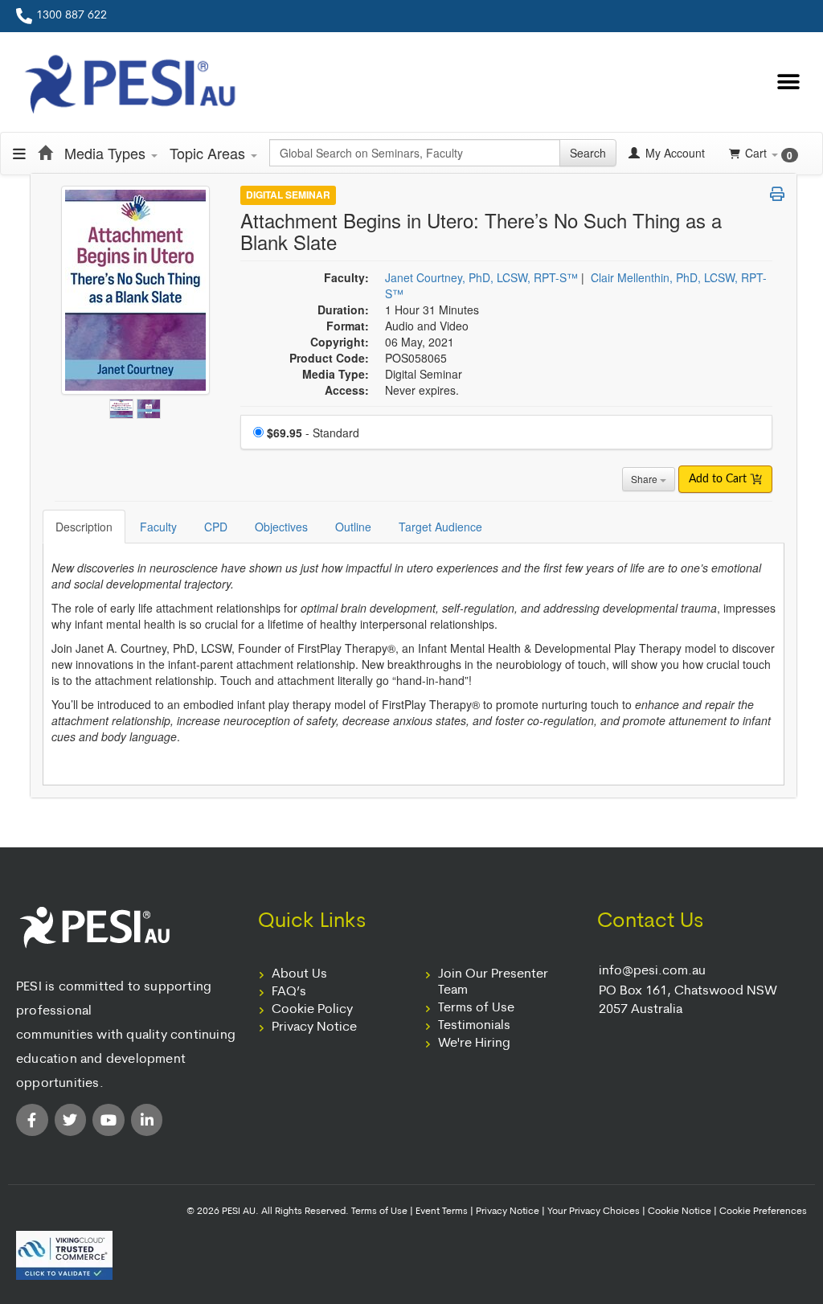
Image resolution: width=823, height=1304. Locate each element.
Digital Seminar (288, 194)
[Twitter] (71, 1120)
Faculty (158, 527)
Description (84, 527)
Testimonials (474, 1025)
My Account (673, 153)
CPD (215, 527)
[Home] (45, 153)
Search (588, 153)
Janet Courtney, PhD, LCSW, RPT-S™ (481, 277)
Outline (353, 527)
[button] (789, 82)
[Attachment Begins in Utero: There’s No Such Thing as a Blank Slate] (123, 405)
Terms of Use (476, 1008)
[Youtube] (108, 1120)
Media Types (106, 152)
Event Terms (442, 1211)
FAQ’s (289, 992)
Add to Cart (719, 479)
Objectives (281, 527)
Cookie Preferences (763, 1211)
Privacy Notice (314, 1027)
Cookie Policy (312, 1009)
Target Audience (440, 527)
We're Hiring (474, 1043)
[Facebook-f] (32, 1120)
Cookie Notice (679, 1211)
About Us (299, 974)
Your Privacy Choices (593, 1211)
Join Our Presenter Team (493, 982)
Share (645, 479)
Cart (768, 153)
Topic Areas (209, 152)
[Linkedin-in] (147, 1120)
